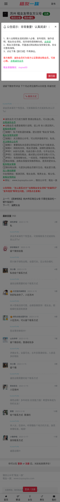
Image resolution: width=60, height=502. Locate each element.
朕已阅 (51, 76)
